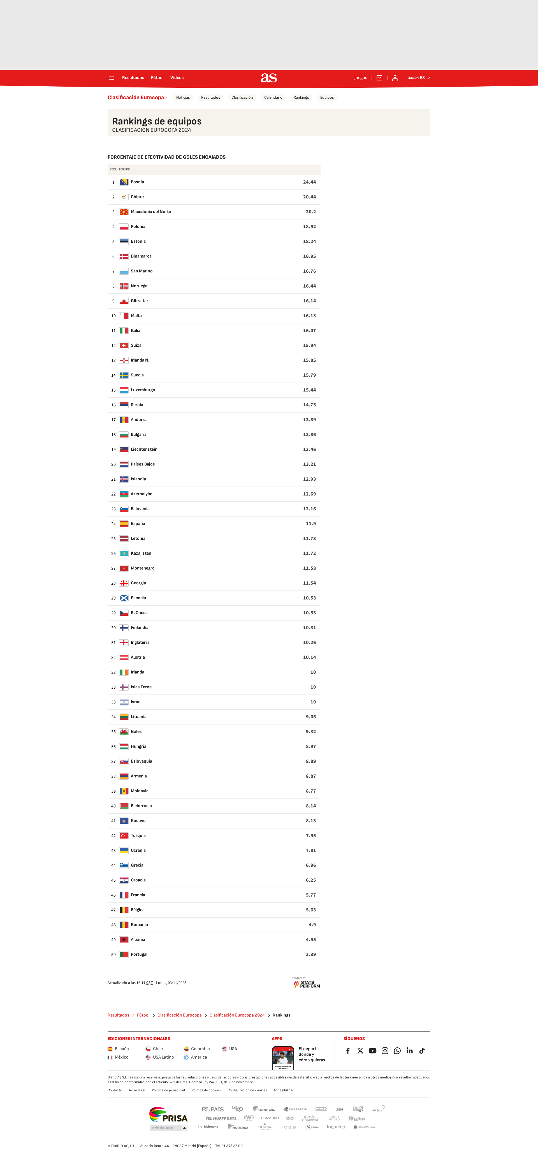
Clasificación (242, 97)
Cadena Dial (291, 1118)
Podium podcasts (264, 1127)
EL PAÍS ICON (288, 1127)
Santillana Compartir (295, 1108)
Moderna (238, 1127)
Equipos (327, 97)
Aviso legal (137, 1090)
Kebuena (357, 1118)
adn (358, 1108)
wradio (249, 1118)
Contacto (115, 1090)
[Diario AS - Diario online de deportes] (269, 77)
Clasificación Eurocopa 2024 (237, 1015)
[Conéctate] (395, 78)
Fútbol (157, 78)
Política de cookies (206, 1090)
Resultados (133, 78)
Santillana (264, 1108)
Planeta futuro (334, 1118)
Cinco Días (270, 1118)
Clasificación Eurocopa (136, 97)
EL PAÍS (212, 1108)
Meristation (364, 1127)
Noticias (183, 97)
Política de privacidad (168, 1090)
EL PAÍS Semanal (311, 1118)
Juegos (360, 77)
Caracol (378, 1108)
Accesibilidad (284, 1090)
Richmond (208, 1126)
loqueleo (336, 1127)
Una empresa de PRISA (168, 1114)
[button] (168, 1128)
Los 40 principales (237, 1108)
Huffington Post (220, 1118)
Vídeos (177, 78)
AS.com (340, 1108)
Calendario (273, 97)
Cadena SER (321, 1108)
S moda (312, 1127)
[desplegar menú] (111, 78)
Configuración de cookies (247, 1090)
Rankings (301, 97)
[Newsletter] (379, 78)
